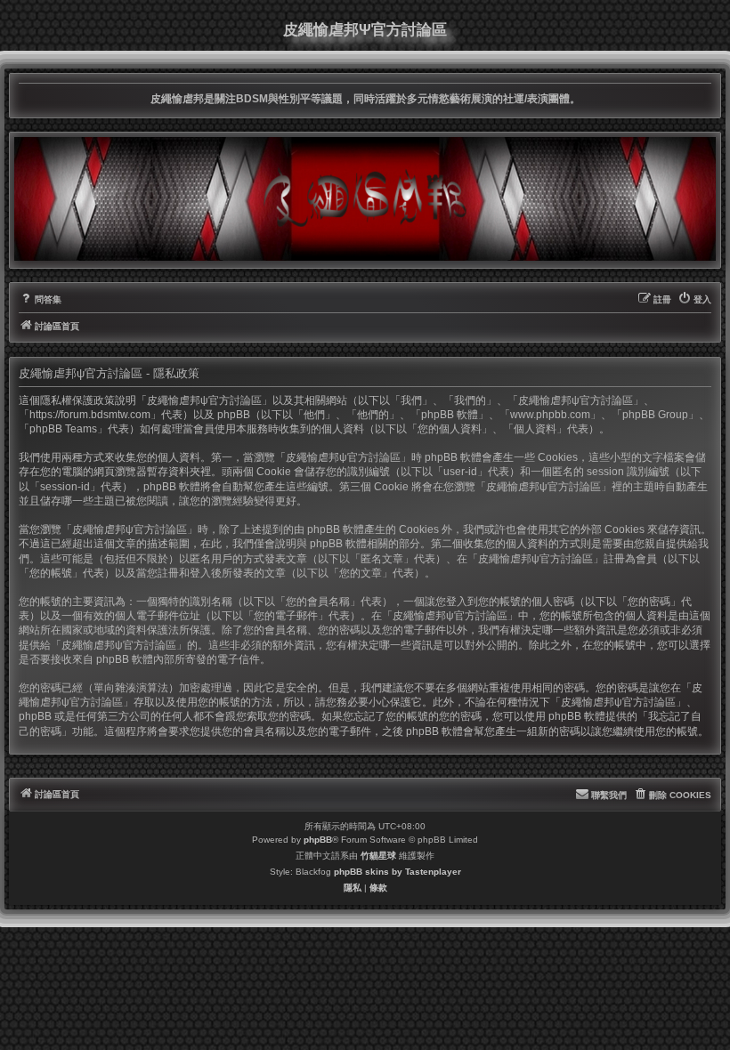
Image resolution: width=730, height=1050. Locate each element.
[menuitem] (40, 300)
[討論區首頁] (365, 198)
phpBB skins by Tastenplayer (397, 871)
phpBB (318, 839)
